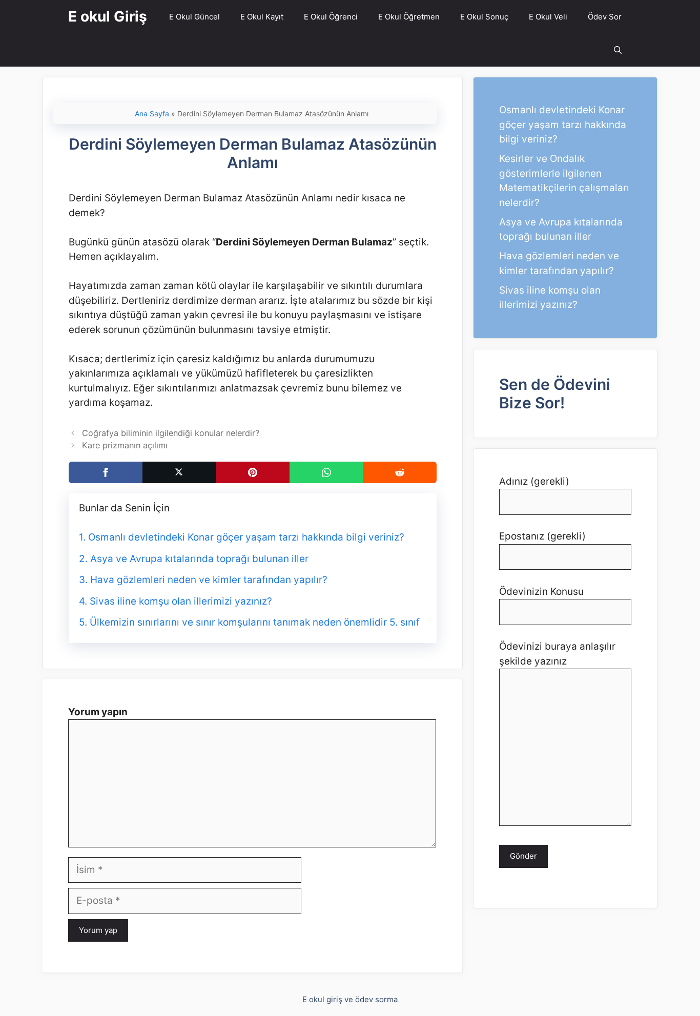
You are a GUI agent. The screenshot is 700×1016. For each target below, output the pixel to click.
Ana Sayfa (152, 113)
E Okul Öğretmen (409, 17)
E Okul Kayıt (261, 17)
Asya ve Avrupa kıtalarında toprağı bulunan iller (199, 559)
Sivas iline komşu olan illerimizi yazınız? (181, 601)
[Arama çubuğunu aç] (618, 50)
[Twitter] (179, 472)
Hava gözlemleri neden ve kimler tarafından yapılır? (208, 580)
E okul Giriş (107, 16)
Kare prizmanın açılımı (125, 445)
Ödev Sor (605, 17)
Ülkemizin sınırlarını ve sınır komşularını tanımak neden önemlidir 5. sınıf (255, 622)
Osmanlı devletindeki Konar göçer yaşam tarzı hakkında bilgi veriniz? (246, 537)
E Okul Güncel (194, 17)
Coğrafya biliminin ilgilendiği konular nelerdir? (170, 433)
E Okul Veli (548, 17)
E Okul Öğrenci (331, 17)
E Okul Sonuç (484, 17)
